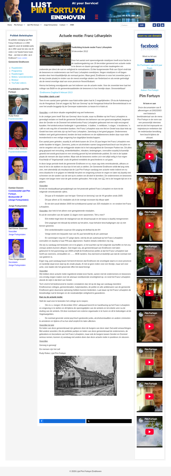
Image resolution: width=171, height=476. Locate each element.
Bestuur (15, 80)
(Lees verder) (22, 58)
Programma (17, 71)
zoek (141, 25)
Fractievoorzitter (16, 119)
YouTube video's (19, 83)
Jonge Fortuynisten (17, 234)
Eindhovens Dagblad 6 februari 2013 (56, 92)
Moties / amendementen (22, 77)
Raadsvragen (18, 74)
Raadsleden (17, 68)
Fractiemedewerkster (18, 152)
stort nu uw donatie (149, 35)
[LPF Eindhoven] (79, 11)
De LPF (149, 60)
